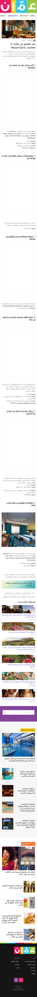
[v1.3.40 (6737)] (19, 950)
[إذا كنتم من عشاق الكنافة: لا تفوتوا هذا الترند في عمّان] (29, 934)
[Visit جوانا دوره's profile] (34, 40)
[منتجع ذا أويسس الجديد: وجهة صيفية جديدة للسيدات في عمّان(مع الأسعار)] (7, 807)
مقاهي (33, 974)
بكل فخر (32, 968)
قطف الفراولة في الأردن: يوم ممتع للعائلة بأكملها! (21, 666)
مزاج (18, 968)
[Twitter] (21, 980)
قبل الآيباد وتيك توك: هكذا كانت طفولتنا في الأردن (14, 903)
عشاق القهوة (15, 961)
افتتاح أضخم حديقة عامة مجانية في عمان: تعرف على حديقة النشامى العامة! (19, 648)
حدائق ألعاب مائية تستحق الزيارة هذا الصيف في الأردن (27, 774)
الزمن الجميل (31, 964)
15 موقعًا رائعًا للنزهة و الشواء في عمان (22, 632)
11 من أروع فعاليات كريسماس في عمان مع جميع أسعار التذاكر (18, 616)
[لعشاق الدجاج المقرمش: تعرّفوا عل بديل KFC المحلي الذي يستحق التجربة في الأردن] (29, 918)
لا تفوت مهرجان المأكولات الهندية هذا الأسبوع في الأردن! (26, 791)
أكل (34, 958)
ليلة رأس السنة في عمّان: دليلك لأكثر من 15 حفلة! (18, 699)
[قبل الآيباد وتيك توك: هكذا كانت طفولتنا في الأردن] (29, 902)
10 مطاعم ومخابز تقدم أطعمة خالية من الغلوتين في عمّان (18, 683)
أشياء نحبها (24, 16)
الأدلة (15, 583)
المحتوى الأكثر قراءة (26, 602)
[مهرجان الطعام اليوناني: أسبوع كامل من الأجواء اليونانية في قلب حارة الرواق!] (7, 824)
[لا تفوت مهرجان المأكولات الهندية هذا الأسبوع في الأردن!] (7, 791)
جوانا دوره (30, 40)
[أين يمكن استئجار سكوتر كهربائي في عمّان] (29, 886)
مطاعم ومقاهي (12, 16)
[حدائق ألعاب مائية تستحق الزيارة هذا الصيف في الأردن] (7, 773)
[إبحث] (5, 712)
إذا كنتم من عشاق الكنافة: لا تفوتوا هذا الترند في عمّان (14, 935)
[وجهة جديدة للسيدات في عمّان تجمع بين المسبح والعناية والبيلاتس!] (18, 745)
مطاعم (33, 970)
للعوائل (17, 964)
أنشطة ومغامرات (29, 961)
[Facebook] (16, 980)
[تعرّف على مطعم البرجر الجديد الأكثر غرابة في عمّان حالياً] (18, 858)
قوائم (32, 16)
